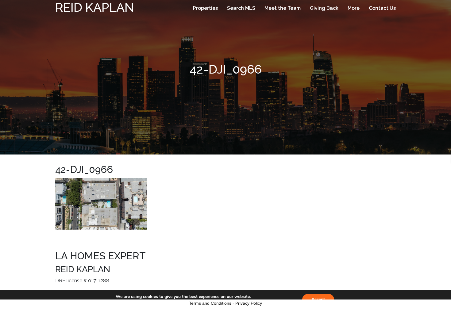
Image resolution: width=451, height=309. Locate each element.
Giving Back (324, 8)
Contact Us (382, 8)
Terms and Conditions (210, 303)
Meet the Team (282, 8)
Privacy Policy (248, 303)
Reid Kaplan (94, 7)
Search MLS (241, 8)
